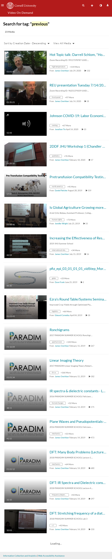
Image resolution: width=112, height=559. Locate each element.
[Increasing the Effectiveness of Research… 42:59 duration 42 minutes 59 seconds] (25, 246)
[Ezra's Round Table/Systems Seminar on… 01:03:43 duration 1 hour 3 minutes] (25, 307)
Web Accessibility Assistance (51, 555)
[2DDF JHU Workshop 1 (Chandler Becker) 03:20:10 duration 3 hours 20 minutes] (25, 154)
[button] (3, 5)
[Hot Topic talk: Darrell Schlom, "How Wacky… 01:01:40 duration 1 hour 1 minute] (25, 62)
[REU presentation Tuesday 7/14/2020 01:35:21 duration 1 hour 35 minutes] (25, 93)
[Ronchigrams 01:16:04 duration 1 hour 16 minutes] (25, 337)
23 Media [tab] (10, 31)
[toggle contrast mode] (100, 5)
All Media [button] (62, 43)
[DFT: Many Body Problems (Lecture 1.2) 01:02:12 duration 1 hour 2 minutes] (25, 460)
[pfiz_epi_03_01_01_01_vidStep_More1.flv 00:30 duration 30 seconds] (25, 276)
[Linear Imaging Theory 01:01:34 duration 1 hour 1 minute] (25, 368)
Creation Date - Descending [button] (25, 43)
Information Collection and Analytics (20, 555)
